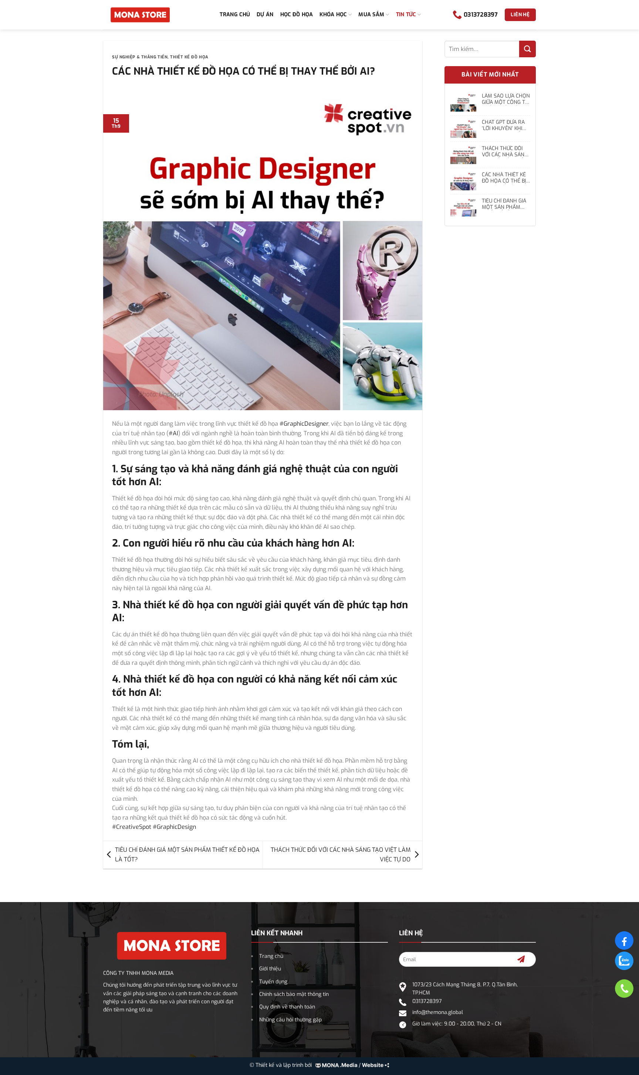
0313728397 (427, 1001)
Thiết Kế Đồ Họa (189, 57)
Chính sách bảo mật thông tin (294, 994)
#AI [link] (173, 433)
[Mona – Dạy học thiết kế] (140, 15)
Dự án (265, 14)
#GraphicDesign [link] (174, 827)
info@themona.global (437, 1012)
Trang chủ (235, 14)
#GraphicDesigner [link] (304, 424)
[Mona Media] (351, 1065)
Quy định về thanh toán (287, 1006)
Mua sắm (371, 14)
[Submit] (527, 49)
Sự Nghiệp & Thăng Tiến (140, 57)
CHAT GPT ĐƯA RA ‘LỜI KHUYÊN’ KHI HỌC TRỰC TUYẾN (503, 125)
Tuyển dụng (273, 981)
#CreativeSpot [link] (131, 827)
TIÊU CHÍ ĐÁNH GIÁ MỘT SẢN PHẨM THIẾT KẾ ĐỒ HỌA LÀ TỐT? (187, 854)
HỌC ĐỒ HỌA (296, 14)
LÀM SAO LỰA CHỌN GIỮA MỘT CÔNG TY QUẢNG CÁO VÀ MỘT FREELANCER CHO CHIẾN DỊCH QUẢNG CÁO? (506, 99)
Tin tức (406, 14)
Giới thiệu (270, 968)
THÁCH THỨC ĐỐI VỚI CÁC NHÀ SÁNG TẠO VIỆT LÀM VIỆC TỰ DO (340, 854)
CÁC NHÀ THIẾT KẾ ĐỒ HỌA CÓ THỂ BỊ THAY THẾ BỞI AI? (504, 178)
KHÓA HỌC (333, 14)
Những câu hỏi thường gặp (290, 1019)
